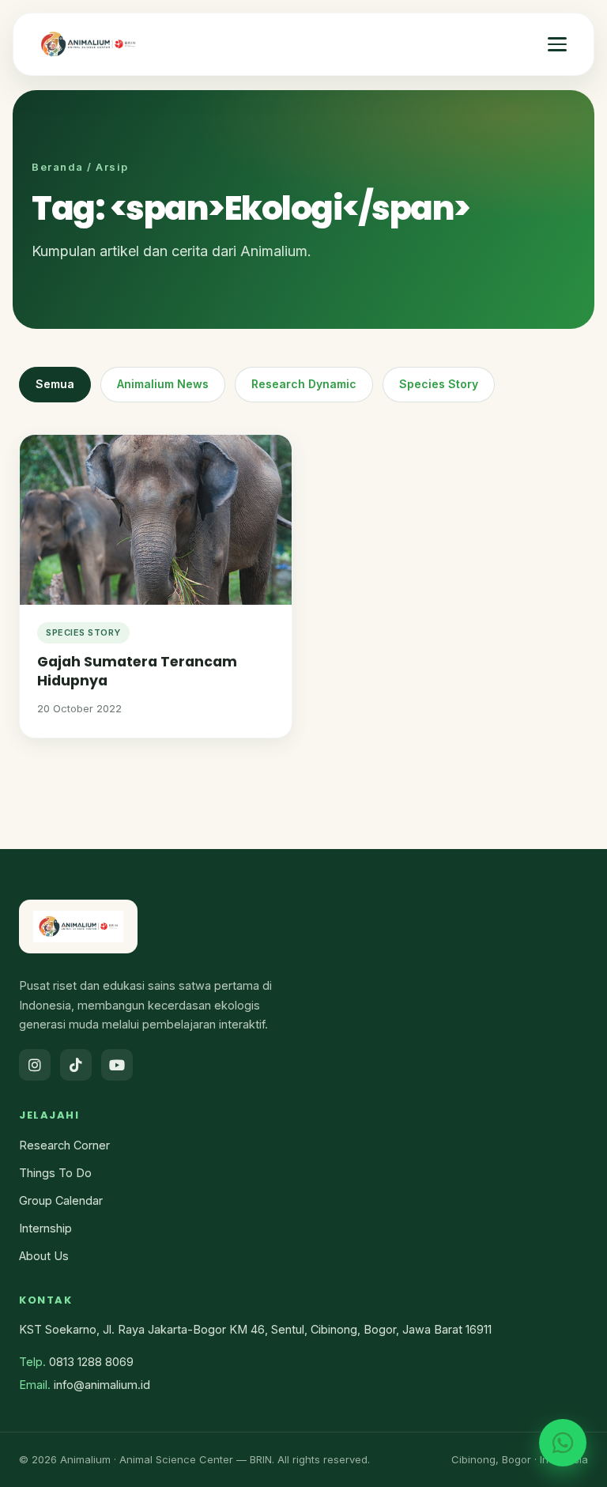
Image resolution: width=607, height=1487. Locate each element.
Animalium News (163, 384)
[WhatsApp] (562, 1442)
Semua (55, 384)
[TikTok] (76, 1065)
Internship (45, 1228)
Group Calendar (61, 1200)
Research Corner (64, 1145)
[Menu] (557, 44)
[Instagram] (35, 1065)
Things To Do (55, 1172)
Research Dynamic (303, 384)
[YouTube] (117, 1065)
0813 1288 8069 (91, 1361)
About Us (44, 1255)
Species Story (438, 384)
